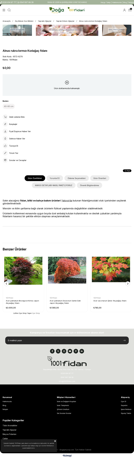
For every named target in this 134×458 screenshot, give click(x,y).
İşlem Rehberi (126, 409)
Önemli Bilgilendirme (89, 185)
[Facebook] (52, 351)
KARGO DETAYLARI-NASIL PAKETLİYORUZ (53, 185)
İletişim (131, 2)
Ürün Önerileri (99, 178)
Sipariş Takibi (126, 413)
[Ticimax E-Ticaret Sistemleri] (67, 456)
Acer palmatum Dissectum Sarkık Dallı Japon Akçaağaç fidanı (65, 302)
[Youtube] (70, 351)
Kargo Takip (106, 2)
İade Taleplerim (63, 405)
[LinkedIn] (81, 351)
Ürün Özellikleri (35, 178)
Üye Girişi (36, 313)
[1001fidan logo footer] (67, 361)
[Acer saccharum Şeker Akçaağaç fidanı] (111, 276)
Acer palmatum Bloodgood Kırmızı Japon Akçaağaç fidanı (22, 302)
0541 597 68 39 (26, 2)
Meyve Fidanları (9, 434)
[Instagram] (64, 351)
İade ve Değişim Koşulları (66, 401)
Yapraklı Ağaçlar (9, 430)
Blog (125, 2)
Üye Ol (123, 401)
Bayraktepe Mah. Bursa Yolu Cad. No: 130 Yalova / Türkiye (67, 369)
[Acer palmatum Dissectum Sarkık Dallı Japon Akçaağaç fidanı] (67, 276)
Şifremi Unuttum (63, 409)
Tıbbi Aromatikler (10, 425)
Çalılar (5, 438)
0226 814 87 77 (9, 2)
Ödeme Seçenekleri (77, 178)
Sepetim (124, 405)
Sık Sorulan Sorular (64, 413)
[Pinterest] (76, 351)
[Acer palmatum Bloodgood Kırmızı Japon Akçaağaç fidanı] (23, 276)
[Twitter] (58, 351)
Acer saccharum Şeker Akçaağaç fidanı (109, 301)
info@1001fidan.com (67, 381)
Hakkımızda (117, 2)
